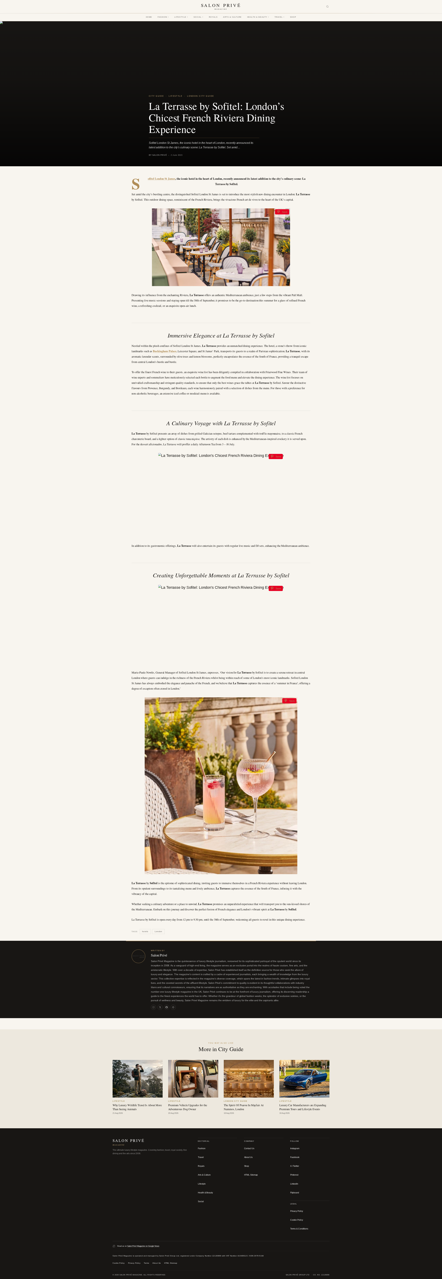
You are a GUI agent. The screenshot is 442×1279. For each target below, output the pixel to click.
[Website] (173, 1007)
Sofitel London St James (161, 178)
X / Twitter (294, 1166)
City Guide (156, 96)
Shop (293, 17)
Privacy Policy (296, 1211)
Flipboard (294, 1192)
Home (149, 17)
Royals (213, 17)
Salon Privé (159, 955)
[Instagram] (153, 1007)
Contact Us (249, 1148)
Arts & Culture (232, 17)
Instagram (294, 1148)
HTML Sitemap (251, 1175)
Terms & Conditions (299, 1229)
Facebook (294, 1157)
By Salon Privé (158, 155)
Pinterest (294, 1175)
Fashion (163, 17)
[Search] (327, 7)
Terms (146, 1263)
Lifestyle (181, 17)
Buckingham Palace (164, 351)
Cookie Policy (296, 1220)
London (158, 931)
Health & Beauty (258, 17)
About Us (248, 1157)
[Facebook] (166, 1007)
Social (198, 17)
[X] (160, 1007)
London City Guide (200, 96)
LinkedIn (294, 1184)
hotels (145, 931)
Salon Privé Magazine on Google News (143, 1246)
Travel (280, 17)
